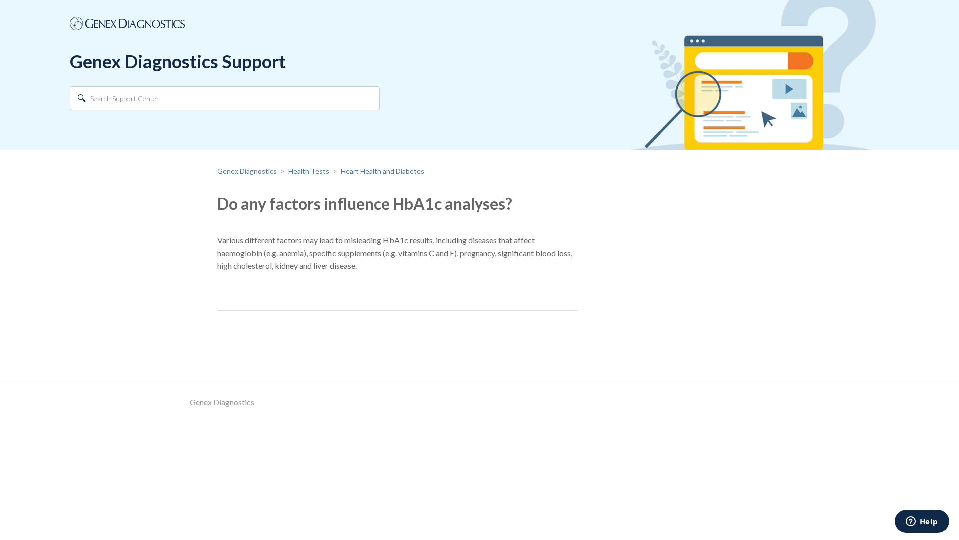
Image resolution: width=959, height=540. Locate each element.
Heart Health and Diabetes (382, 171)
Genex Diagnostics (247, 171)
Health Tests (308, 171)
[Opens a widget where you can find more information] (921, 522)
